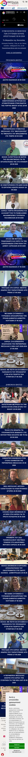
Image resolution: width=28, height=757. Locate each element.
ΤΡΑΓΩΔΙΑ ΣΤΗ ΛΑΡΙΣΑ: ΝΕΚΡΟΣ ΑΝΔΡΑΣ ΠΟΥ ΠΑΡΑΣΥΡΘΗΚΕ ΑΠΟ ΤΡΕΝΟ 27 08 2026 (14, 290)
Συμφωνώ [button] (16, 744)
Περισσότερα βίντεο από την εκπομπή (14, 48)
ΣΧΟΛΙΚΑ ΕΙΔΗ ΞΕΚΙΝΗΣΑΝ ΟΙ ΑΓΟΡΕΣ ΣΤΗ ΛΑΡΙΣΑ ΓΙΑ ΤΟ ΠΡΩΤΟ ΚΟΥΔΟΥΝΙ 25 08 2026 (14, 514)
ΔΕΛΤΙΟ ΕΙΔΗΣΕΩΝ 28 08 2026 (14, 80)
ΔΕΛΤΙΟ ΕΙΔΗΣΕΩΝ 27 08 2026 (14, 267)
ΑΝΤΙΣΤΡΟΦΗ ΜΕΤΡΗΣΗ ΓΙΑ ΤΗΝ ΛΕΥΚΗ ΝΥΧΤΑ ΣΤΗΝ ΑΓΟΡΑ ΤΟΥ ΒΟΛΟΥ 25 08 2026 (14, 407)
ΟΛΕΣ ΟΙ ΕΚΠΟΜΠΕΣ (14, 52)
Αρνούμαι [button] (16, 747)
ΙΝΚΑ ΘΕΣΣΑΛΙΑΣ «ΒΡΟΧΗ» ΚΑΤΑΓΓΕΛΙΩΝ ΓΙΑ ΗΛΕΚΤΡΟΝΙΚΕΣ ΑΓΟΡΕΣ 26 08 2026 (14, 488)
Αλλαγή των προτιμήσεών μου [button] (16, 751)
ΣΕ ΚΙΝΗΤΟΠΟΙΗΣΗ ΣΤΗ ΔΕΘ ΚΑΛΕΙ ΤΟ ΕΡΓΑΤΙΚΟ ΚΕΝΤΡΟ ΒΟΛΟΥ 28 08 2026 (14, 187)
